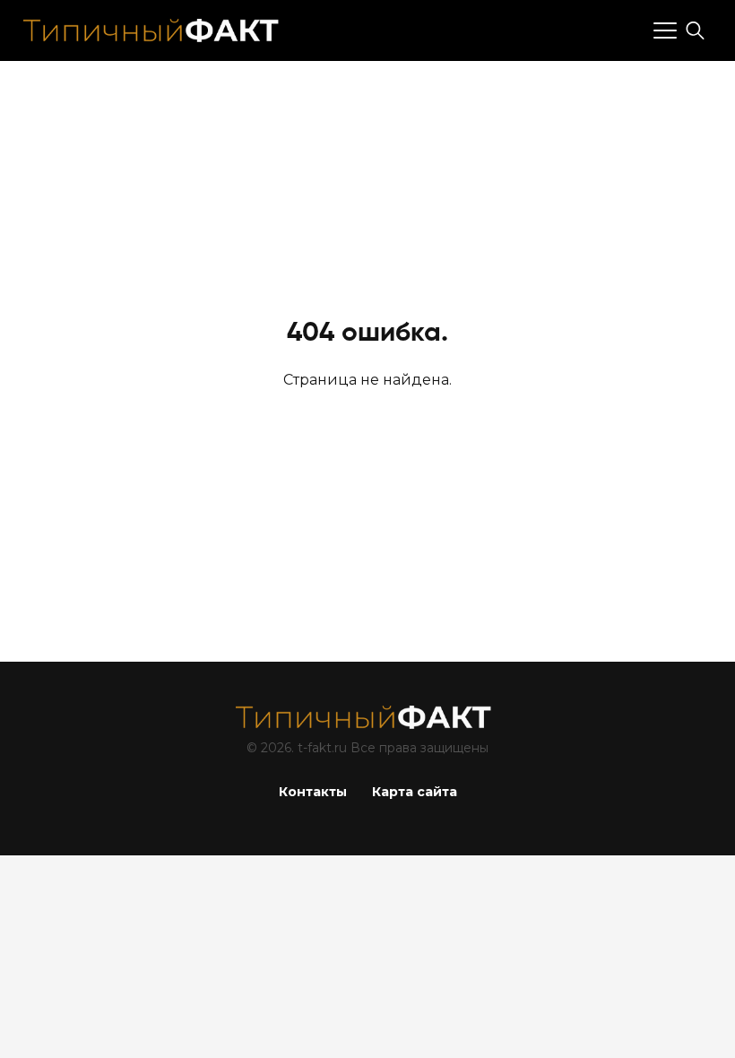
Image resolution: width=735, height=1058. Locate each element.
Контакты (313, 792)
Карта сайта (414, 792)
